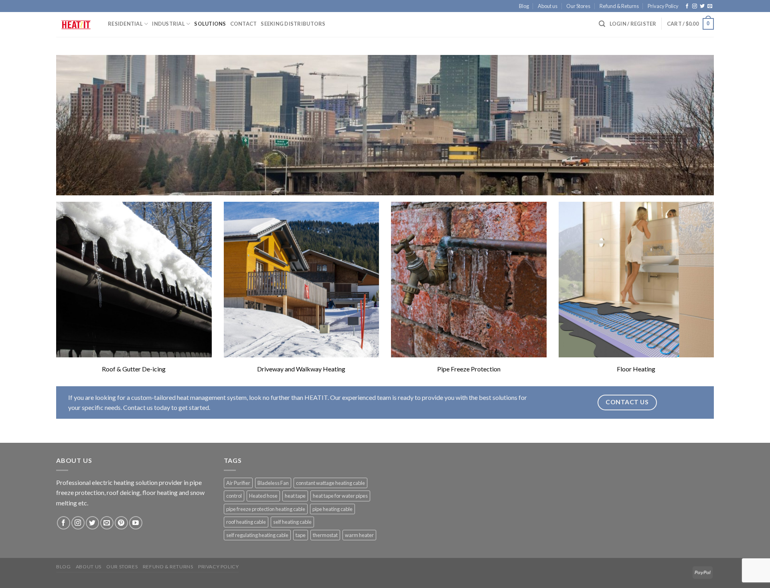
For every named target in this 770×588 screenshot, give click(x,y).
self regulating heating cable (257, 535)
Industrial (168, 23)
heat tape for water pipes (340, 496)
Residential (125, 23)
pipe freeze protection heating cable (265, 509)
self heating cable (292, 522)
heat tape (295, 496)
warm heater (359, 535)
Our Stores (578, 6)
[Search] (602, 24)
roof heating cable (246, 522)
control (234, 496)
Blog (524, 6)
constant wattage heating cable (330, 483)
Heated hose (263, 496)
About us (547, 6)
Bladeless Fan (273, 483)
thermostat (325, 535)
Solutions (210, 23)
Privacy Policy (663, 6)
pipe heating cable (332, 509)
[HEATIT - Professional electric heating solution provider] (76, 25)
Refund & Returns (619, 6)
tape (301, 535)
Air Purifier (238, 483)
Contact (243, 23)
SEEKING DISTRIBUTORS (293, 23)
